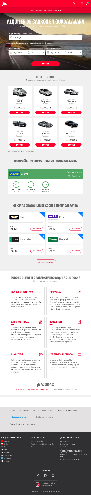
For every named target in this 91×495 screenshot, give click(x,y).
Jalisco (52, 410)
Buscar (45, 63)
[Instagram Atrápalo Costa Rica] (53, 475)
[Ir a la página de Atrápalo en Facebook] (45, 475)
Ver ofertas (37, 229)
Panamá (7, 452)
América (36, 410)
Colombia (7, 447)
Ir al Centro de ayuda (67, 444)
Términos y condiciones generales (42, 444)
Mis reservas (64, 441)
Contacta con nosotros (68, 447)
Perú (5, 450)
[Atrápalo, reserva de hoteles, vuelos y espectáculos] (4, 3)
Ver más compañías (45, 262)
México (44, 410)
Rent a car (26, 410)
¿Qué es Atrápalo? (37, 441)
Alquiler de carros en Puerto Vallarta (22, 424)
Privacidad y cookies (38, 447)
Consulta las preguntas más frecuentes (32, 389)
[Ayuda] (82, 3)
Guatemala (8, 455)
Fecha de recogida (15, 48)
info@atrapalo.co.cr (72, 459)
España (6, 441)
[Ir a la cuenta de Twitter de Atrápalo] (37, 475)
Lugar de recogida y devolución (20, 33)
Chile (6, 444)
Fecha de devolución (53, 48)
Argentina (7, 458)
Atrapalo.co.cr (14, 410)
